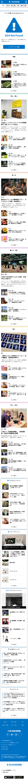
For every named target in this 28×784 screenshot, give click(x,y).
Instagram (16, 734)
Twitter (12, 734)
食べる (8, 5)
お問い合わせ (5, 746)
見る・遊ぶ (13, 5)
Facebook (7, 734)
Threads (20, 734)
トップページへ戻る (14, 47)
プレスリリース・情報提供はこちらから (10, 742)
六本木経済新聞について (7, 740)
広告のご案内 (5, 749)
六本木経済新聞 (14, 2)
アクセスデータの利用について (8, 744)
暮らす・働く (24, 5)
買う (18, 5)
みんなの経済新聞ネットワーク (14, 765)
